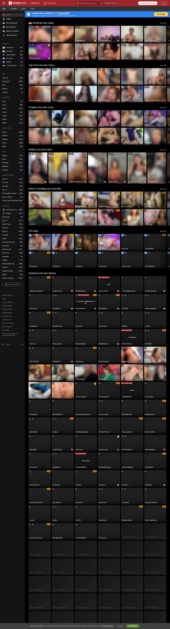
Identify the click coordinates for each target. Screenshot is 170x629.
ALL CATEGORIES (14, 284)
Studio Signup (7, 327)
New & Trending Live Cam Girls (45, 188)
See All (163, 23)
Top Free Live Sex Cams (41, 65)
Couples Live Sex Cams (41, 107)
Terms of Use (6, 320)
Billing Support (7, 306)
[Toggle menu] (3, 3)
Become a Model (8, 323)
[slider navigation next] (164, 43)
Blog (3, 299)
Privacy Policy (7, 316)
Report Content (7, 309)
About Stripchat (7, 295)
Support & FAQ (7, 302)
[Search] (101, 3)
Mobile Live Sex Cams (40, 149)
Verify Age (161, 14)
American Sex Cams (43, 22)
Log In (163, 3)
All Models (5, 330)
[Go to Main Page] (17, 3)
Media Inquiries (7, 313)
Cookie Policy (107, 626)
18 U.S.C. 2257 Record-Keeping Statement (10, 334)
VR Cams (33, 231)
